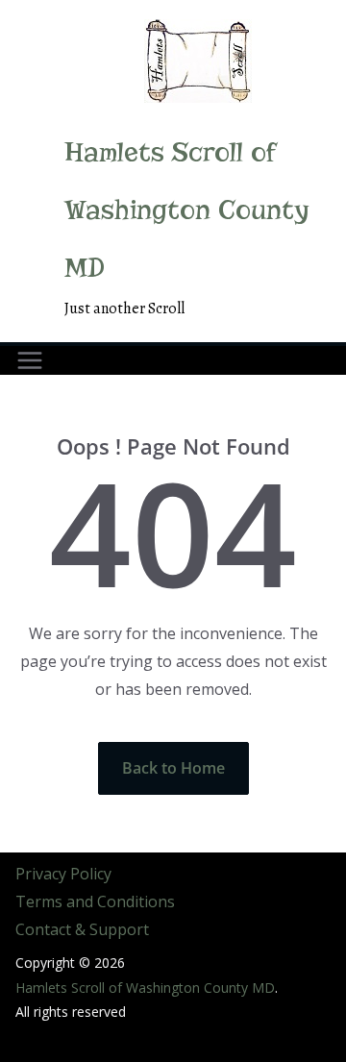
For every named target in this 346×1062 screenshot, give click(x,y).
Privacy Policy (63, 873)
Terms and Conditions (95, 901)
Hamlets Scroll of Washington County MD (186, 210)
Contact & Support (82, 929)
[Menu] (29, 360)
